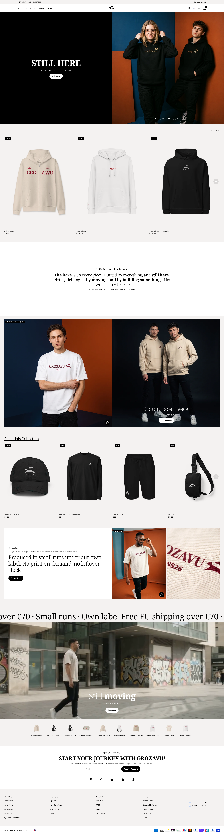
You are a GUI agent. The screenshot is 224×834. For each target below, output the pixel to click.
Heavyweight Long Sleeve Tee (69, 514)
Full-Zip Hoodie (9, 231)
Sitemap (146, 817)
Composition (16, 578)
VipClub (53, 801)
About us (21, 8)
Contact (99, 809)
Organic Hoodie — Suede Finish (160, 231)
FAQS (98, 805)
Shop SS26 (112, 710)
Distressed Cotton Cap (12, 514)
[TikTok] (133, 779)
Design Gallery (9, 805)
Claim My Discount (130, 769)
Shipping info (148, 801)
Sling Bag (171, 514)
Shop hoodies (166, 420)
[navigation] (216, 181)
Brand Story (8, 801)
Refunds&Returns (150, 805)
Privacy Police (148, 809)
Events (52, 813)
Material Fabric (9, 813)
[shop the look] (107, 422)
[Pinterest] (101, 779)
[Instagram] (91, 779)
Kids (50, 8)
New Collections (56, 805)
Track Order (147, 813)
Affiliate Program (56, 809)
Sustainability (9, 809)
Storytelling (100, 813)
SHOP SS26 (56, 76)
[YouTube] (112, 780)
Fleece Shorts (118, 514)
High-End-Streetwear (12, 817)
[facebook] (123, 779)
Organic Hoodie (81, 231)
